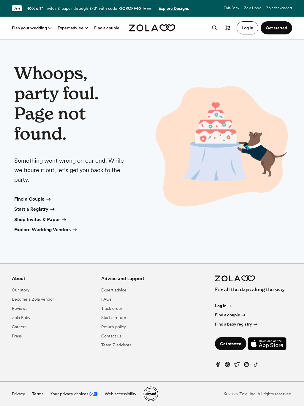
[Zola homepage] (152, 27)
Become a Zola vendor (33, 299)
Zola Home (253, 8)
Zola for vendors (279, 8)
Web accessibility (120, 393)
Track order (111, 308)
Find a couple (106, 28)
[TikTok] (256, 366)
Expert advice (70, 28)
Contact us (111, 336)
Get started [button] (276, 28)
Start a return (113, 317)
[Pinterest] (227, 366)
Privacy (18, 393)
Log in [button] (247, 28)
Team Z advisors (116, 344)
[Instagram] (246, 366)
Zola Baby (231, 8)
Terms (146, 8)
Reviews (19, 308)
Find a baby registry (233, 324)
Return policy (113, 326)
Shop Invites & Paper (37, 219)
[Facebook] (218, 366)
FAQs (106, 299)
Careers (19, 326)
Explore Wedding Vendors (42, 229)
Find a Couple (29, 199)
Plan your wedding (29, 28)
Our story (20, 290)
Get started (230, 343)
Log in (221, 305)
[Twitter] (237, 366)
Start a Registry (31, 209)
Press (17, 336)
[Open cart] (227, 27)
